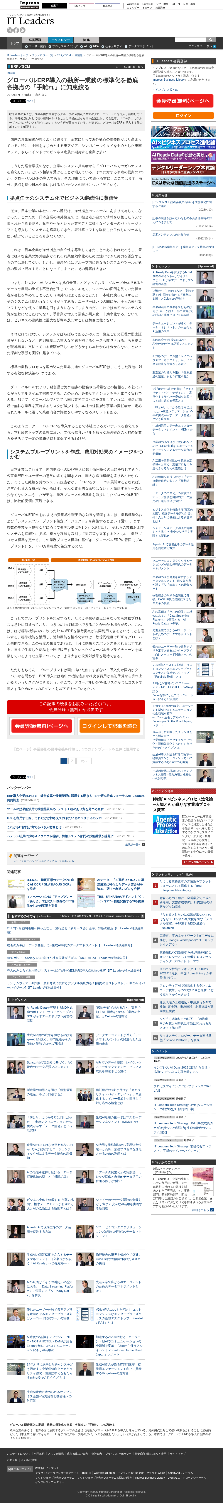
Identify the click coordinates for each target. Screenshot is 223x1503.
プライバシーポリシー (118, 1453)
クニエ (63, 860)
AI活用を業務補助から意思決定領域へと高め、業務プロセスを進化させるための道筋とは (119, 1149)
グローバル (27, 860)
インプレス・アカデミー (49, 1482)
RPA (96, 46)
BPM (71, 860)
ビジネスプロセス (46, 860)
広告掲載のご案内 (77, 1453)
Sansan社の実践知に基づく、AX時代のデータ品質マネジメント (172, 343)
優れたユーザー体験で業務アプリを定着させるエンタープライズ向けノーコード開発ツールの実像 (50, 1314)
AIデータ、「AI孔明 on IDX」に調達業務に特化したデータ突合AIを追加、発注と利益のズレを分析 (120, 884)
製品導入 (107, 6)
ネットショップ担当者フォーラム (54, 1477)
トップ (14, 43)
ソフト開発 (162, 4)
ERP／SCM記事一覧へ (129, 66)
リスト (30, 101)
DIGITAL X (174, 1477)
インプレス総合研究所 (131, 1472)
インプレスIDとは (166, 89)
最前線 (79, 55)
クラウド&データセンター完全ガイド (57, 1472)
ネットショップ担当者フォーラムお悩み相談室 (104, 1477)
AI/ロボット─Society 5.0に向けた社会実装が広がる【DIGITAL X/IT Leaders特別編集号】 (67, 958)
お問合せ (12, 1460)
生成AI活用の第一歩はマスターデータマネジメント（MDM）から (172, 429)
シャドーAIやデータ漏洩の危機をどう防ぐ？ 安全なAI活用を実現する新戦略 (119, 1204)
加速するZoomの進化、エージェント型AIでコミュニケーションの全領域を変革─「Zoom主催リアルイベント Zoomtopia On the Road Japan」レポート (119, 1345)
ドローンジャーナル (194, 1477)
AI (85, 46)
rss (22, 30)
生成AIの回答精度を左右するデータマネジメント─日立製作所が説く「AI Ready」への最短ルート (49, 1259)
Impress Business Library (168, 79)
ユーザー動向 (37, 46)
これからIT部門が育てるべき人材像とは (34, 827)
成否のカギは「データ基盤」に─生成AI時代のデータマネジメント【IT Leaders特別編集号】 (70, 945)
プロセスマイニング (65, 46)
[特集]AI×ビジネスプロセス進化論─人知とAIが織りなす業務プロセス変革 (183, 804)
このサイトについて (18, 1453)
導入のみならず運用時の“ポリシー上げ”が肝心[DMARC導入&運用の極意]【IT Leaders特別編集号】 (75, 970)
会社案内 (96, 1453)
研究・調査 (189, 4)
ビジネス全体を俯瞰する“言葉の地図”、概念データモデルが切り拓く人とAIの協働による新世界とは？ (50, 1204)
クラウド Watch (156, 1472)
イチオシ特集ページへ (195, 862)
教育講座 (160, 8)
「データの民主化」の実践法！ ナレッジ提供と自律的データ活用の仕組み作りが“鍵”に (119, 1177)
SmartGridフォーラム (180, 1472)
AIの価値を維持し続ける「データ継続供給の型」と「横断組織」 (172, 480)
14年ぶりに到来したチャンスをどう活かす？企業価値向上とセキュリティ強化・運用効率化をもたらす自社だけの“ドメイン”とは (172, 739)
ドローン (147, 8)
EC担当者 (147, 4)
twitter (10, 30)
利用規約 (39, 1453)
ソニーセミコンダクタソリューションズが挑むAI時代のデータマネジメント (119, 1231)
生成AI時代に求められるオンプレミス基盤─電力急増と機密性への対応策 (49, 1396)
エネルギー (133, 8)
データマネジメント (141, 46)
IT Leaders (30, 20)
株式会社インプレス (47, 1468)
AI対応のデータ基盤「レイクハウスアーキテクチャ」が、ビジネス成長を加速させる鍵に (119, 1067)
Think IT (86, 1472)
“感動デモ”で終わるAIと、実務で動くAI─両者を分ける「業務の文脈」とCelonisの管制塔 (118, 1012)
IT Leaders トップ (17, 55)
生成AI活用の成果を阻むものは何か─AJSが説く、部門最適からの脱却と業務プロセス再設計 (49, 1039)
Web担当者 (133, 4)
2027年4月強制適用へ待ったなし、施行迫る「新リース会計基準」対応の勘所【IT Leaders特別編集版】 (75, 930)
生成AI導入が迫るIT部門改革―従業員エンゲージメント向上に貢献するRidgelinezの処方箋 (119, 1369)
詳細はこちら (200, 1210)
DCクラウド (81, 6)
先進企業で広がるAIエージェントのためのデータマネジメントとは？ (118, 1286)
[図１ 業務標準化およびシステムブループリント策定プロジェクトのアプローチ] (74, 604)
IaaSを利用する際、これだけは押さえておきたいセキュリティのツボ (54, 818)
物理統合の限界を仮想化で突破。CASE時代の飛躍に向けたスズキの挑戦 (119, 1259)
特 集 (86, 40)
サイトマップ (178, 1453)
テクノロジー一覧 (42, 55)
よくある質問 (29, 1460)
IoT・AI (176, 4)
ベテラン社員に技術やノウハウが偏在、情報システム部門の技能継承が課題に (60, 836)
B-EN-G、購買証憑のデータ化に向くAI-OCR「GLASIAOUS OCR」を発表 (50, 884)
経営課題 (35, 40)
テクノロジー (61, 40)
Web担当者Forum (104, 1472)
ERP (16, 860)
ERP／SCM (64, 55)
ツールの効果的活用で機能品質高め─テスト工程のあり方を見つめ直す (55, 809)
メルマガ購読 (56, 1453)
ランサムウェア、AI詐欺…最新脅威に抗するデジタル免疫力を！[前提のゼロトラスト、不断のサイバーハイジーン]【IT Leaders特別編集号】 (76, 985)
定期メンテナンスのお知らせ (170, 234)
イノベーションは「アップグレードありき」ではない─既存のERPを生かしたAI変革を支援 (51, 901)
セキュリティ (113, 46)
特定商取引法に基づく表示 (150, 1453)
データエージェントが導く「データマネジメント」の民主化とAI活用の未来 (119, 1039)
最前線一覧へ (133, 844)
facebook (16, 30)
